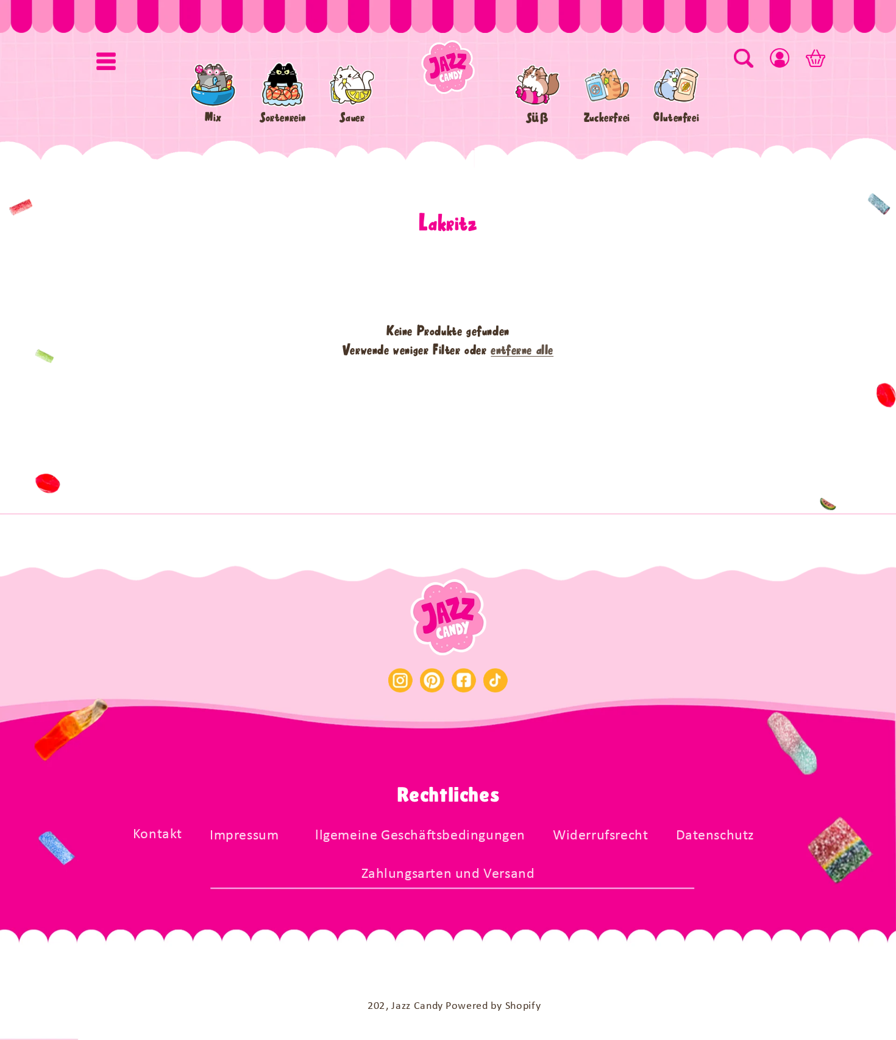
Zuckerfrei (607, 117)
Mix (213, 117)
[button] (106, 61)
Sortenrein (283, 117)
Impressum (244, 835)
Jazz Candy (417, 1006)
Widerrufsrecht (600, 835)
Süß (537, 117)
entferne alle (522, 350)
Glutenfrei (676, 117)
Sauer (352, 117)
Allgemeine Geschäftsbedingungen (415, 835)
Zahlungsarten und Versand (448, 874)
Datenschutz (715, 835)
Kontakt (157, 834)
